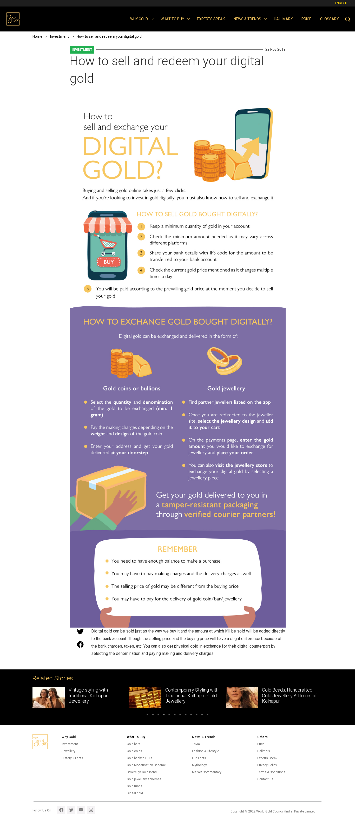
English (341, 3)
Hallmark (283, 19)
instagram (91, 810)
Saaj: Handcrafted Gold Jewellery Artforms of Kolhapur (285, 695)
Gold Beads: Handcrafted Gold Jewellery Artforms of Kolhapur (192, 695)
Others (262, 737)
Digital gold (135, 793)
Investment (82, 49)
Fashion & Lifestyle (205, 751)
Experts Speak (211, 19)
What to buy (172, 19)
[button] (152, 18)
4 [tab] (164, 715)
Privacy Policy (267, 765)
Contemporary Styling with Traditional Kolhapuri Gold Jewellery (95, 695)
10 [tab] (196, 715)
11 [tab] (202, 715)
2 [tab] (153, 715)
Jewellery (68, 751)
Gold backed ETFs (139, 758)
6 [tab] (175, 715)
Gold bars (133, 744)
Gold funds (134, 786)
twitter (71, 810)
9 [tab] (191, 715)
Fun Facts (199, 758)
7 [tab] (180, 715)
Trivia (196, 744)
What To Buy (136, 737)
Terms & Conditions (271, 772)
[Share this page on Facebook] (80, 644)
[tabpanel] (80, 697)
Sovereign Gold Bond (142, 772)
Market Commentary (206, 772)
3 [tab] (158, 715)
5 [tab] (169, 715)
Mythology (199, 765)
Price (306, 19)
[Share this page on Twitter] (80, 631)
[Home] (12, 18)
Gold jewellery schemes (144, 779)
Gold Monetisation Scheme (146, 765)
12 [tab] (207, 715)
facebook (61, 810)
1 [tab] (147, 715)
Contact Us (265, 779)
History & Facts (72, 758)
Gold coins (134, 751)
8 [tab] (185, 715)
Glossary (329, 19)
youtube (81, 810)
